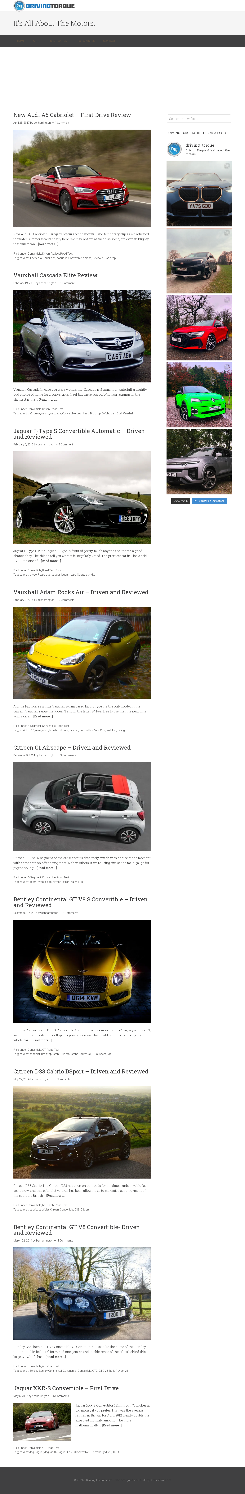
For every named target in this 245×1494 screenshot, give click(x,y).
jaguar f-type (68, 574)
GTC (95, 1053)
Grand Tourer (79, 1053)
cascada (55, 413)
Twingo (122, 730)
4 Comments (65, 1240)
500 (31, 730)
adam (33, 881)
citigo (48, 881)
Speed (102, 1053)
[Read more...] (48, 244)
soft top (111, 258)
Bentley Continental (50, 1370)
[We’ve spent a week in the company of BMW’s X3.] (199, 193)
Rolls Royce (116, 1370)
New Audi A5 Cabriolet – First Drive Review (72, 114)
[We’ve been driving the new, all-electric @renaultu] (199, 394)
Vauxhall (128, 413)
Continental (70, 1370)
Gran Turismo (61, 1053)
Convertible (34, 253)
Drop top (95, 413)
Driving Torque (44, 5)
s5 (103, 258)
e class (87, 258)
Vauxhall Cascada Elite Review (55, 275)
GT (44, 1049)
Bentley (33, 1370)
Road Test (66, 253)
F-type (41, 574)
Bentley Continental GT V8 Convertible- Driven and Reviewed (76, 1229)
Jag (48, 574)
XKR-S (116, 1452)
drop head (83, 413)
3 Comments (68, 755)
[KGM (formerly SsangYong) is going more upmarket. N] (199, 461)
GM (104, 413)
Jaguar (56, 574)
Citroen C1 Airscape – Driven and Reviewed (72, 747)
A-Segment (34, 725)
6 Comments (61, 1396)
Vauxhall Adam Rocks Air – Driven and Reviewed (81, 592)
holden (111, 413)
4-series (34, 258)
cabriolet (62, 258)
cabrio (45, 413)
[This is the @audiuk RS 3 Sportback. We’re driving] (199, 327)
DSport (85, 1209)
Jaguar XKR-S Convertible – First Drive (66, 1388)
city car (74, 730)
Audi (47, 258)
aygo (41, 881)
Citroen (54, 1209)
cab (53, 258)
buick (37, 413)
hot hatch (48, 1205)
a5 (41, 258)
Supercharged (98, 1452)
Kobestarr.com (161, 1480)
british (53, 730)
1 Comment (62, 122)
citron (65, 881)
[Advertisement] (122, 75)
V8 (109, 1053)
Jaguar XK (50, 1452)
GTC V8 (103, 1370)
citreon (57, 881)
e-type (33, 574)
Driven (46, 253)
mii (77, 881)
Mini (96, 730)
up (81, 881)
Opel (119, 413)
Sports (60, 570)
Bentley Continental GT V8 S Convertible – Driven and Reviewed (80, 902)
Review (55, 253)
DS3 (76, 1209)
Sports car (83, 574)
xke (93, 574)
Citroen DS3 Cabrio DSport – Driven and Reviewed (81, 1071)
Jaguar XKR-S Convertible (73, 1452)
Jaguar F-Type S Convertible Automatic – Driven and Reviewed (79, 433)
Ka (72, 881)
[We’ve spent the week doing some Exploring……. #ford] (199, 260)
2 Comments (66, 599)
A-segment (41, 730)
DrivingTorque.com (99, 1480)
